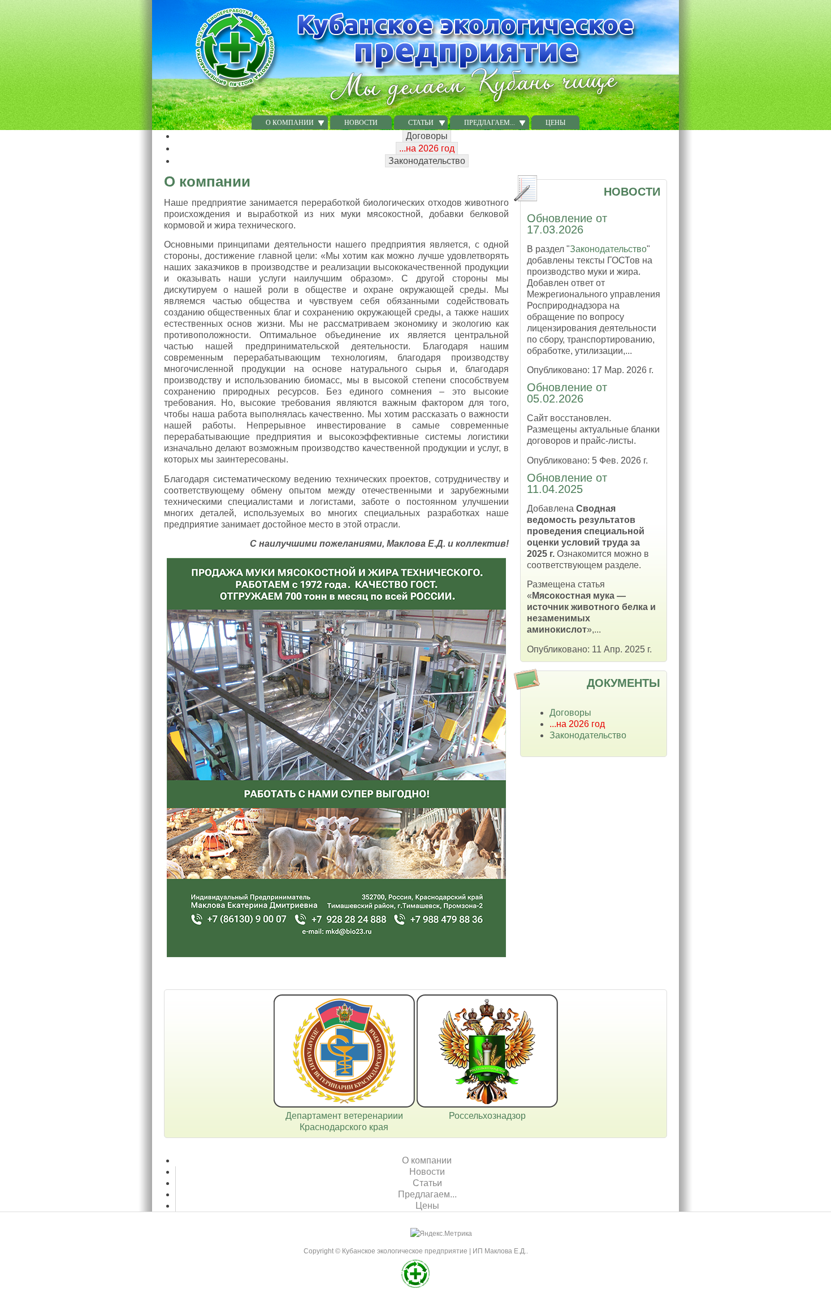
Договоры (427, 136)
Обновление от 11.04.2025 (567, 483)
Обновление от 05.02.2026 (567, 393)
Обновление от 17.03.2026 (567, 224)
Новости (361, 123)
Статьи (427, 1183)
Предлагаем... (427, 1194)
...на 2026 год (427, 148)
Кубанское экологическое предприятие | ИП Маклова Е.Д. (434, 1251)
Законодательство (426, 161)
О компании (427, 1160)
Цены (555, 123)
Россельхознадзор (487, 1116)
